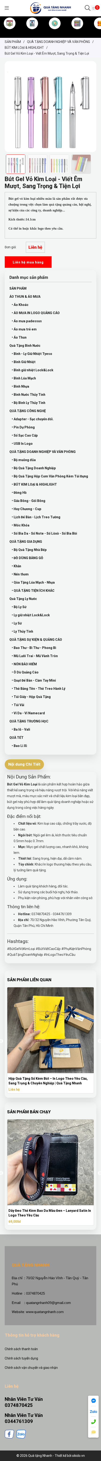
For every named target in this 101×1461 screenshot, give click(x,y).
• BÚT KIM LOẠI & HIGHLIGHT (34, 484)
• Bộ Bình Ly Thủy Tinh (28, 403)
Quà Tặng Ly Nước (23, 599)
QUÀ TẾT (16, 737)
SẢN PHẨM (55, 31)
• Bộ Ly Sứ (19, 607)
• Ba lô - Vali (21, 729)
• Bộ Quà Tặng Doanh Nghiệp (34, 468)
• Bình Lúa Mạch (24, 378)
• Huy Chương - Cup (26, 509)
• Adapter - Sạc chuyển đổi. (33, 419)
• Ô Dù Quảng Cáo (25, 672)
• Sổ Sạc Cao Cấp (25, 435)
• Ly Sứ (17, 623)
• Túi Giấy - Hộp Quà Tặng (31, 697)
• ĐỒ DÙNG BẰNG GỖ (27, 558)
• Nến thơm (20, 574)
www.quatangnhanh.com (45, 1312)
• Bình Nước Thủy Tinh (28, 394)
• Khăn (16, 566)
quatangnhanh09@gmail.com (48, 1303)
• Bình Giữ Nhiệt (23, 362)
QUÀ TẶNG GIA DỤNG (25, 541)
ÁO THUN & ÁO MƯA (24, 296)
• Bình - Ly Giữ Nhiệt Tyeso (32, 354)
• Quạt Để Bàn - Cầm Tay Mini (34, 680)
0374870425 (19, 1405)
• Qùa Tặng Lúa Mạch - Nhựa (33, 582)
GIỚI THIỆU (32, 31)
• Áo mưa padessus (27, 321)
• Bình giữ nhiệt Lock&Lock (32, 370)
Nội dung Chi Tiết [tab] (24, 764)
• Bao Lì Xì (19, 746)
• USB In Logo (22, 443)
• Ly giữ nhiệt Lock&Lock (31, 615)
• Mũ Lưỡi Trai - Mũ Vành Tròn (35, 656)
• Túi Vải (18, 705)
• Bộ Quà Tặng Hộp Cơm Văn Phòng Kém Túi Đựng (50, 476)
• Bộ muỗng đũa (24, 460)
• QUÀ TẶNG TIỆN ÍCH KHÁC (33, 590)
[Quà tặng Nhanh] (50, 8)
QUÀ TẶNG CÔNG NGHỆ (27, 411)
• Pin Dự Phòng (23, 427)
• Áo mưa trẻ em (24, 329)
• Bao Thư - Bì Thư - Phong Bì (34, 648)
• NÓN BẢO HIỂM (24, 664)
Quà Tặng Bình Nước (24, 345)
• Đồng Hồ (19, 492)
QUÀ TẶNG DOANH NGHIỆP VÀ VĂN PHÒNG (42, 452)
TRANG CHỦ (9, 31)
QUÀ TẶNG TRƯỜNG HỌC (28, 721)
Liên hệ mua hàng (28, 262)
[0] (93, 8)
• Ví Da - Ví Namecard (28, 713)
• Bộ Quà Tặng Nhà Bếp (29, 550)
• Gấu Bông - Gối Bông (28, 501)
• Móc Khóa (20, 525)
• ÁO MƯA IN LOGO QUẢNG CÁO (36, 313)
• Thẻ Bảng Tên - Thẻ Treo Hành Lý (38, 688)
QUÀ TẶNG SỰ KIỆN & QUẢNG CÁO (35, 639)
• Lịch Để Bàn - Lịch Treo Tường (36, 517)
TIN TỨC (77, 31)
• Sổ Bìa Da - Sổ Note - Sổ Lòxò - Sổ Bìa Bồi (44, 533)
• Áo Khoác (20, 305)
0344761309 (19, 1421)
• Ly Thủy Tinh (22, 631)
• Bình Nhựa (20, 386)
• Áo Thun (19, 337)
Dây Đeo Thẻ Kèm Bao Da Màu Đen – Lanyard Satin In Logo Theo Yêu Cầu (49, 1213)
